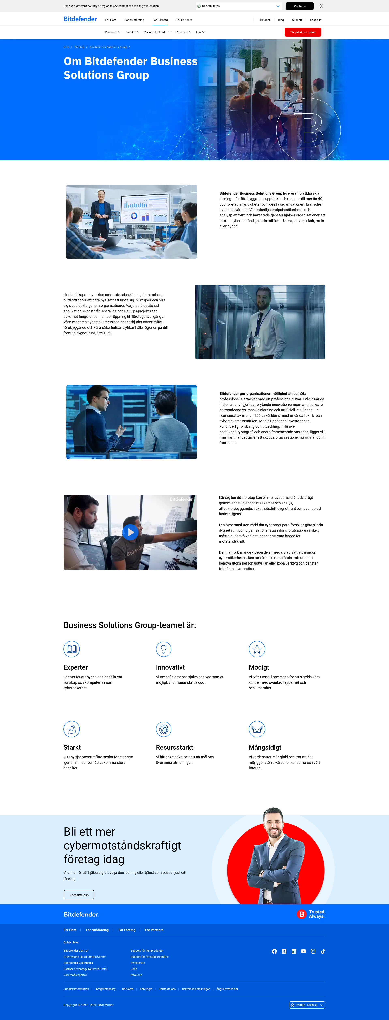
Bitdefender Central (76, 950)
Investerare (138, 963)
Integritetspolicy (105, 989)
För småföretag (97, 930)
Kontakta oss (167, 989)
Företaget (146, 989)
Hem (66, 47)
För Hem (70, 930)
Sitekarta (128, 989)
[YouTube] (303, 951)
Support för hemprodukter (147, 950)
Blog (281, 19)
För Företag (126, 930)
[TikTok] (323, 951)
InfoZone (136, 975)
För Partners (154, 930)
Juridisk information (76, 989)
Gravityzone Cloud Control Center (85, 957)
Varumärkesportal (75, 975)
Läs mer (130, 532)
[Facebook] (274, 951)
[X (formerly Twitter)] (284, 951)
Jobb (134, 969)
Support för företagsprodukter (150, 957)
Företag (79, 47)
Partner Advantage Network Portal (85, 969)
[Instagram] (313, 951)
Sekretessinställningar (196, 989)
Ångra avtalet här (227, 989)
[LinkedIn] (293, 951)
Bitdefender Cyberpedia (78, 963)
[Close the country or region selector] (322, 6)
